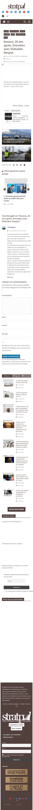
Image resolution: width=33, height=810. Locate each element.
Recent (7, 376)
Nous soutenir (16, 728)
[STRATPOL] (4, 22)
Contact (5, 704)
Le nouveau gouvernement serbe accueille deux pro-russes (15, 198)
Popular (17, 376)
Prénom (4, 743)
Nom (4, 317)
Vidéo (5, 37)
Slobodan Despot (20, 34)
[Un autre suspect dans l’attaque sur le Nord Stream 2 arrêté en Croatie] (8, 477)
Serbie (12, 34)
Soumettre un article (16, 725)
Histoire (22, 31)
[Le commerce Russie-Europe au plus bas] (8, 382)
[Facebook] (7, 121)
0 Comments (20, 387)
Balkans (6, 31)
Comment (27, 376)
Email (3, 748)
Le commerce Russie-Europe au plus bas (22, 381)
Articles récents (16, 110)
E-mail (4, 325)
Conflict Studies (14, 31)
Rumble (10, 568)
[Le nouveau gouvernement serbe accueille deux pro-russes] (16, 179)
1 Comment (8, 59)
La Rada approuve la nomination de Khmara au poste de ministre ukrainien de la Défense (22, 460)
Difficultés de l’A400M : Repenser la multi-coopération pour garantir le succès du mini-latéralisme (16, 137)
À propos (7, 110)
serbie (15, 61)
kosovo (11, 61)
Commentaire (7, 295)
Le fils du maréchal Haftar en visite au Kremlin (21, 394)
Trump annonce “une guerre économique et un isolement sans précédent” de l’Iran (22, 409)
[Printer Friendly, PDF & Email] (20, 105)
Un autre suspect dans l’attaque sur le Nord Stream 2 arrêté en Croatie (22, 477)
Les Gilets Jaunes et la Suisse (14, 157)
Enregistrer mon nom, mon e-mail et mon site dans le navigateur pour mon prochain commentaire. (16, 348)
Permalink (23, 230)
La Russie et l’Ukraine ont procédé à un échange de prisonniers (22, 493)
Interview (6, 34)
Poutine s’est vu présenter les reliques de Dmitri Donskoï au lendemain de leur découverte (21, 426)
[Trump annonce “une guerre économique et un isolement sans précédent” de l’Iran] (8, 408)
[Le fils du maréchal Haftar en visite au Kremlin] (8, 395)
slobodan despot (21, 61)
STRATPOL (17, 56)
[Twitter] (9, 121)
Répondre (10, 277)
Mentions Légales (14, 704)
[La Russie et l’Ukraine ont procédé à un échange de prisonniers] (8, 492)
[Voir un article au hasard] (29, 22)
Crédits (22, 704)
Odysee (4, 568)
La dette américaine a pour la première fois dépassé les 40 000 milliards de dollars (22, 444)
